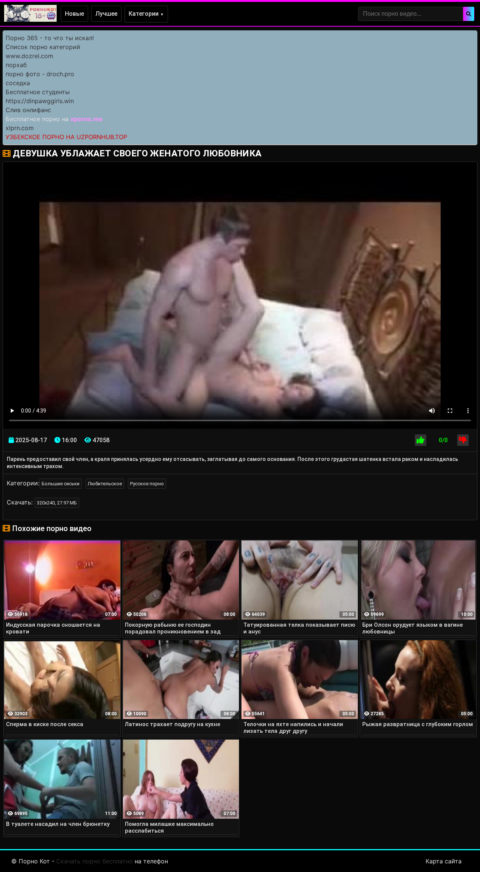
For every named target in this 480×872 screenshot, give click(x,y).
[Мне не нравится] (463, 440)
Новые (74, 13)
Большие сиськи (61, 483)
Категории (146, 13)
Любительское (105, 483)
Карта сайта (444, 861)
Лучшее (106, 13)
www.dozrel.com (29, 56)
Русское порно (147, 483)
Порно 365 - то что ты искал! (50, 38)
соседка (18, 83)
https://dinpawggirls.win (40, 101)
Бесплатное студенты (38, 92)
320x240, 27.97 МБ (57, 503)
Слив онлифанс (28, 110)
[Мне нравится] (420, 440)
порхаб (16, 65)
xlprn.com (20, 128)
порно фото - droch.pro (40, 74)
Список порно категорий (43, 47)
